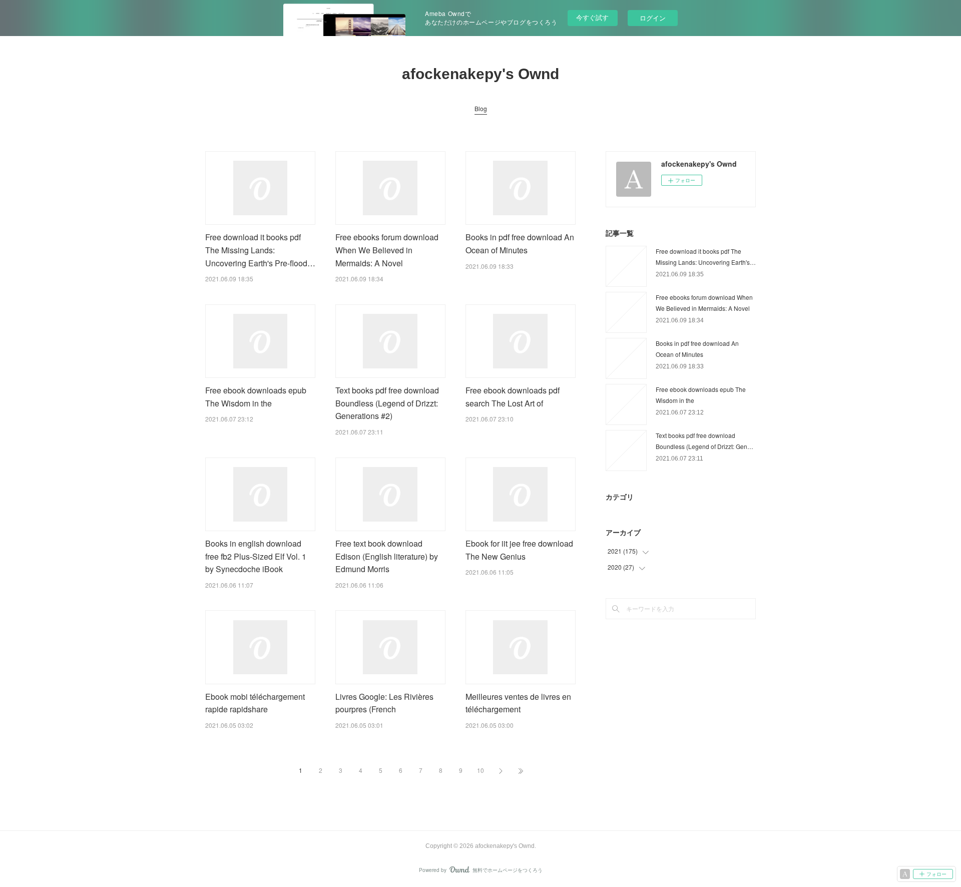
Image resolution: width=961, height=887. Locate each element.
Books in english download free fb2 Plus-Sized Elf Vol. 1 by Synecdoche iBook (255, 556)
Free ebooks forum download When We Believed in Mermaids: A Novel (386, 249)
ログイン (653, 18)
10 (480, 770)
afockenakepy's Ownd (480, 74)
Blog (480, 108)
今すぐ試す (592, 17)
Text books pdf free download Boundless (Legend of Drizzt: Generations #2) (387, 402)
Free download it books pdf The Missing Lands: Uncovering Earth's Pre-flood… (260, 249)
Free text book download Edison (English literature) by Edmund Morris (386, 556)
